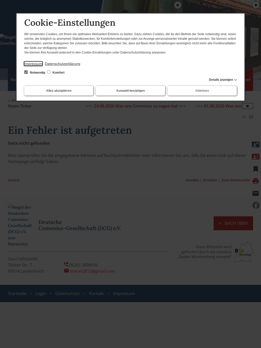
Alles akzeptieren (58, 90)
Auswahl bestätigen (130, 90)
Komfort (58, 72)
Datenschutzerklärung (62, 64)
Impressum (33, 64)
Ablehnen (202, 90)
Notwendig (37, 72)
